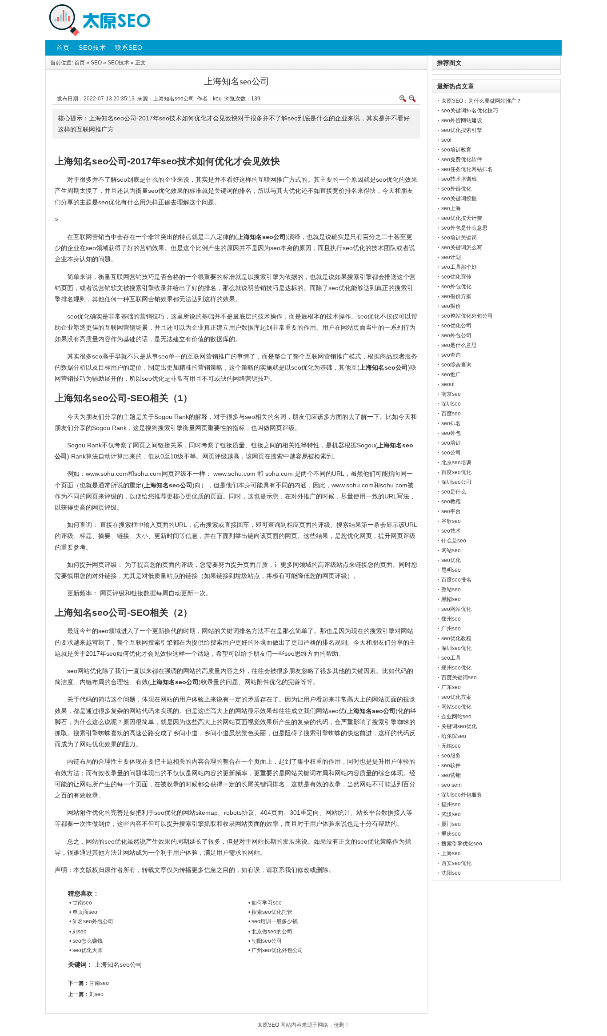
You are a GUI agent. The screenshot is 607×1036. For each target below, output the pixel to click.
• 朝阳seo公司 (265, 941)
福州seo (451, 804)
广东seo (451, 687)
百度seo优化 (456, 472)
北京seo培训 (456, 462)
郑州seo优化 (456, 668)
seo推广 (451, 374)
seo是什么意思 (459, 345)
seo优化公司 (456, 326)
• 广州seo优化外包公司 (275, 950)
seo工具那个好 (459, 267)
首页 (79, 63)
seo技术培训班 (459, 179)
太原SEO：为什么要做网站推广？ (481, 101)
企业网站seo (456, 716)
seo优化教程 (456, 638)
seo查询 (451, 355)
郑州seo (451, 619)
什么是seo (453, 541)
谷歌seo (451, 521)
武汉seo (451, 814)
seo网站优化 (456, 609)
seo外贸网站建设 (461, 120)
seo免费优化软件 (461, 159)
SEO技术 (118, 63)
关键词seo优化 (459, 726)
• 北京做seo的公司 (270, 931)
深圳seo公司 (456, 482)
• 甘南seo (80, 903)
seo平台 (451, 511)
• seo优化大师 (86, 950)
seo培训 (451, 443)
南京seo (451, 394)
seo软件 (451, 765)
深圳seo (451, 404)
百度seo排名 (456, 580)
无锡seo (451, 746)
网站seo (451, 550)
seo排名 (451, 423)
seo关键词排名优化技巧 (469, 111)
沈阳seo (451, 873)
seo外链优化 (456, 189)
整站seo (451, 589)
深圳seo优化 (456, 648)
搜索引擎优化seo (461, 844)
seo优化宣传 (456, 277)
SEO (96, 63)
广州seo (451, 629)
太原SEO (268, 1025)
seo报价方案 (456, 296)
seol (446, 140)
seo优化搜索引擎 (461, 130)
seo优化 (451, 560)
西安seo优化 (456, 863)
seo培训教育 (456, 150)
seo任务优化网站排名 (467, 169)
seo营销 (451, 775)
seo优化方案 (456, 697)
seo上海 (451, 208)
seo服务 (451, 756)
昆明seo (451, 570)
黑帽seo (451, 599)
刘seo (96, 994)
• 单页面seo (83, 912)
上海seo (451, 853)
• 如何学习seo (265, 903)
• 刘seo (78, 931)
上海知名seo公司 (118, 964)
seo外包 (451, 433)
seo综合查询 (456, 365)
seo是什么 (453, 492)
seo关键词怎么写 (461, 247)
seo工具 (451, 658)
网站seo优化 (456, 707)
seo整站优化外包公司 (467, 316)
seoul (448, 384)
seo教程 (451, 501)
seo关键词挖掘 (459, 198)
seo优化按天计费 (461, 218)
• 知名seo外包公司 (91, 921)
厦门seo (451, 824)
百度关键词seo (459, 677)
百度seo (451, 413)
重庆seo (451, 834)
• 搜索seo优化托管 (270, 912)
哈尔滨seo (453, 736)
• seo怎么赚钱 (86, 941)
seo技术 (451, 531)
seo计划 (451, 257)
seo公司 (451, 453)
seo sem (451, 785)
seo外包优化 (456, 286)
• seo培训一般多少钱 (273, 921)
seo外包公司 (456, 335)
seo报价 (451, 306)
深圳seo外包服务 (461, 795)
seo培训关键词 (459, 238)
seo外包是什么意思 (464, 228)
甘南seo (99, 983)
